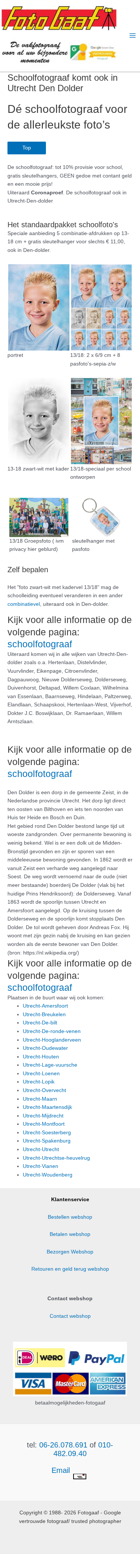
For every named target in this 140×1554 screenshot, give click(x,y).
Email (62, 1470)
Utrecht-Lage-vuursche (50, 1065)
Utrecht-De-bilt (40, 1023)
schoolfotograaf (39, 644)
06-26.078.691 (63, 1445)
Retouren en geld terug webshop (70, 1269)
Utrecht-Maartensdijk (47, 1107)
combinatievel (23, 604)
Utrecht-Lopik (39, 1082)
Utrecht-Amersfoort (45, 1006)
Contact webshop (70, 1316)
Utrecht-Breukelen (44, 1014)
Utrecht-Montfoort (44, 1124)
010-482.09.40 (83, 1449)
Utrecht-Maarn (40, 1099)
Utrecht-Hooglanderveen (52, 1040)
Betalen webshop (70, 1234)
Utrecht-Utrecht (41, 1149)
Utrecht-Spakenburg (47, 1141)
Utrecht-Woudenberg (47, 1175)
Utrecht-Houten (41, 1057)
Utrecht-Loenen (41, 1073)
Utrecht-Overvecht (44, 1090)
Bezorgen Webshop (70, 1252)
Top (26, 148)
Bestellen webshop (70, 1217)
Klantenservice (70, 1199)
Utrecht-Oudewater (45, 1048)
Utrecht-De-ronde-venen (52, 1031)
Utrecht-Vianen (40, 1166)
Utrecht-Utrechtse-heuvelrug (56, 1158)
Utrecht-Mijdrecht (43, 1116)
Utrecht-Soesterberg (47, 1132)
